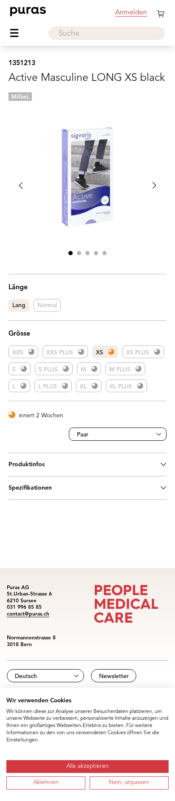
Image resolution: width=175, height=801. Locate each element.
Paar (82, 435)
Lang (18, 305)
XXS (17, 353)
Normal (47, 305)
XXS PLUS (59, 353)
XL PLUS (121, 387)
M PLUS (119, 370)
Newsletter (114, 676)
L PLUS (47, 387)
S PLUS (48, 370)
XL (83, 387)
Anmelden (131, 12)
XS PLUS (137, 353)
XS (99, 353)
